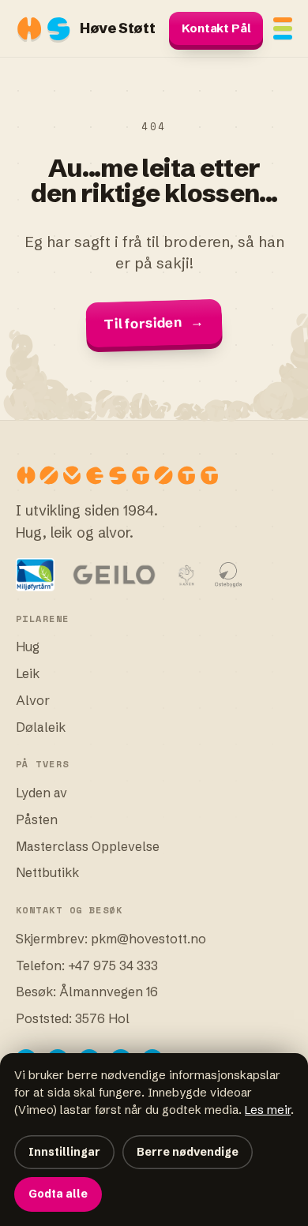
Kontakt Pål (216, 28)
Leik (27, 673)
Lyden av (41, 792)
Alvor (33, 700)
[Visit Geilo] (114, 574)
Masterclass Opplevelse (88, 846)
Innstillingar (64, 1152)
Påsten (37, 819)
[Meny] (282, 28)
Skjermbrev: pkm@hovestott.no (111, 939)
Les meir (268, 1110)
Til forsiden (154, 322)
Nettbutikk (47, 872)
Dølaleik (41, 727)
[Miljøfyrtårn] (35, 574)
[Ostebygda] (228, 574)
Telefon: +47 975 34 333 (87, 965)
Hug (27, 646)
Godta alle (58, 1194)
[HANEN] (186, 574)
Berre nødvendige (188, 1152)
